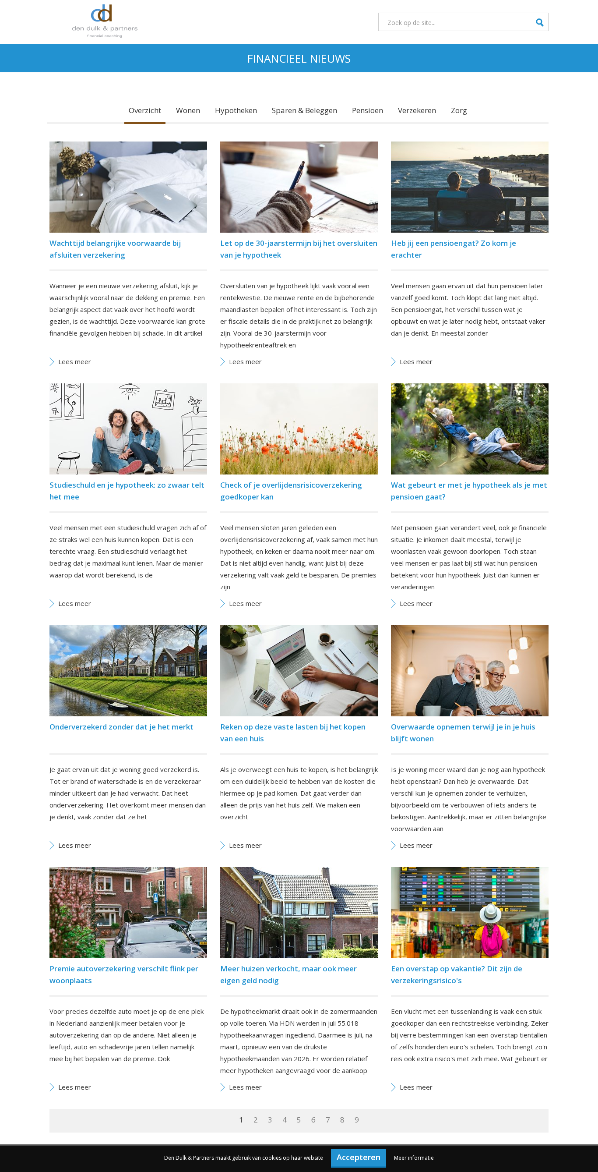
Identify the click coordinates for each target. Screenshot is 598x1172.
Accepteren (358, 1157)
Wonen (188, 110)
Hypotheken (236, 110)
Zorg (459, 110)
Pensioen (367, 110)
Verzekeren (417, 110)
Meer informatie (414, 1157)
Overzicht (145, 110)
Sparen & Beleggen (304, 110)
